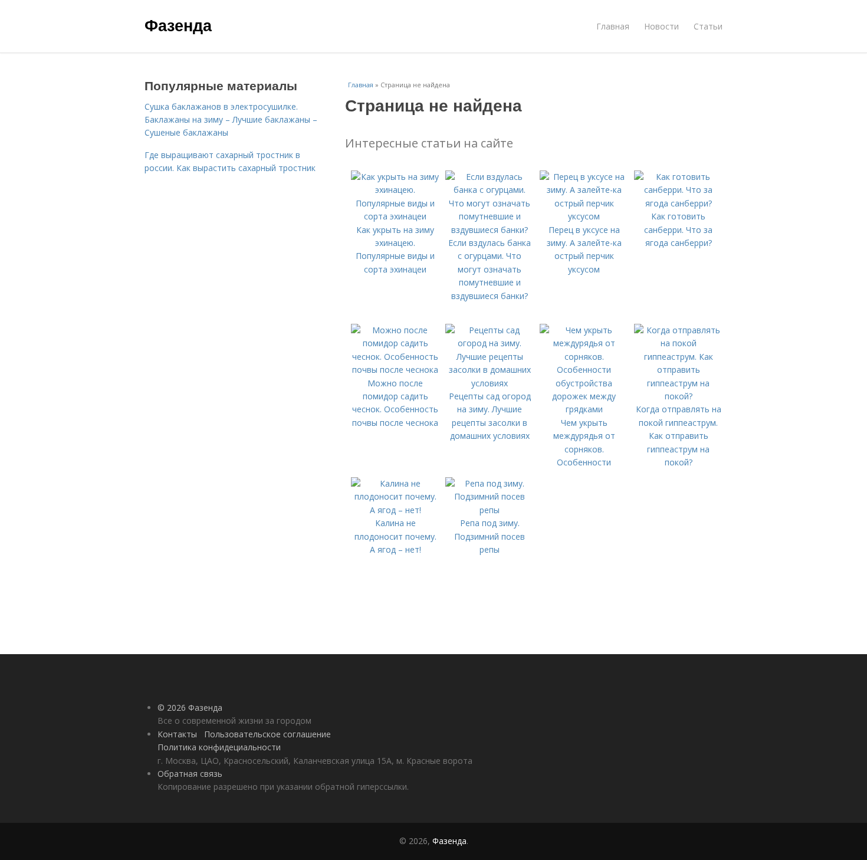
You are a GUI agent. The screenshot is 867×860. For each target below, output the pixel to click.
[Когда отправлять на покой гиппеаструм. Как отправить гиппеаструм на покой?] (678, 396)
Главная (612, 26)
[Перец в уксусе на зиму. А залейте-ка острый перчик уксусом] (584, 216)
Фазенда (178, 25)
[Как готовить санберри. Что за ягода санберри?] (678, 203)
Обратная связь (189, 773)
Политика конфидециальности (219, 747)
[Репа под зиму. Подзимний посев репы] (489, 510)
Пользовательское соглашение (267, 734)
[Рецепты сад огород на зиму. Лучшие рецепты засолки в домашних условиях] (489, 383)
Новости (661, 26)
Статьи (708, 26)
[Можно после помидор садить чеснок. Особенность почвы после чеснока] (395, 369)
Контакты (177, 734)
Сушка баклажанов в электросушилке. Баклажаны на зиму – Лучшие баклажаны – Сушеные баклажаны (230, 120)
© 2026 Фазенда (189, 707)
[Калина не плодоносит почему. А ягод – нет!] (395, 510)
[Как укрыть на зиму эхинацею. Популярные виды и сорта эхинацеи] (395, 216)
